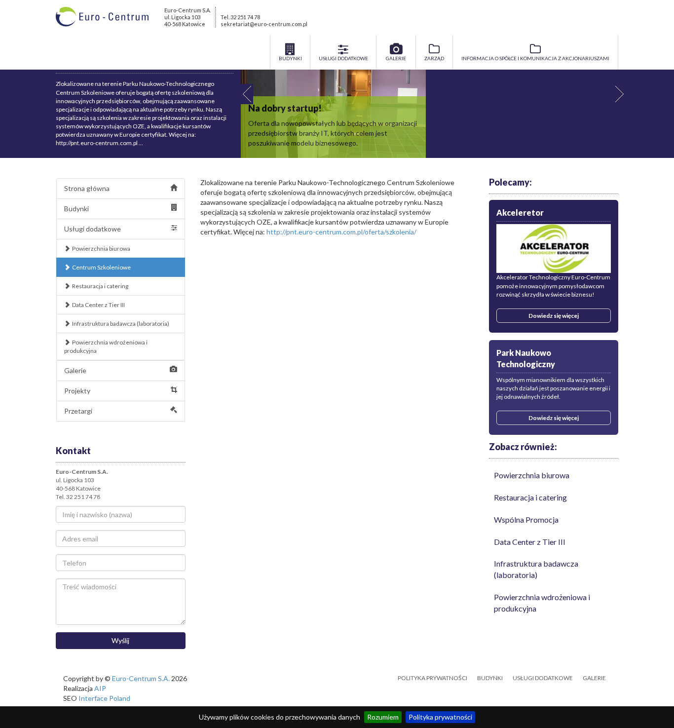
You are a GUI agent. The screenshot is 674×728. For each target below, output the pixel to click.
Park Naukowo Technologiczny (525, 358)
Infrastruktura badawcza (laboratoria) (120, 323)
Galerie (75, 370)
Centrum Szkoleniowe (101, 267)
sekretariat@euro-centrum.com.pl (264, 24)
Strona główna (87, 188)
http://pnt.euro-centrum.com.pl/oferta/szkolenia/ (341, 232)
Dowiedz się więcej (553, 315)
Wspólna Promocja (526, 519)
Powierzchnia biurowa (101, 248)
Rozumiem (383, 717)
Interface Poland (104, 698)
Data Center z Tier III (98, 304)
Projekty (77, 390)
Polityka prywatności (440, 717)
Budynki (76, 208)
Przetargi (78, 411)
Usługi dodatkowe (92, 229)
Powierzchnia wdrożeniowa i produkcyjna (106, 346)
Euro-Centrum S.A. (141, 678)
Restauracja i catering (100, 286)
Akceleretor (520, 212)
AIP (100, 688)
